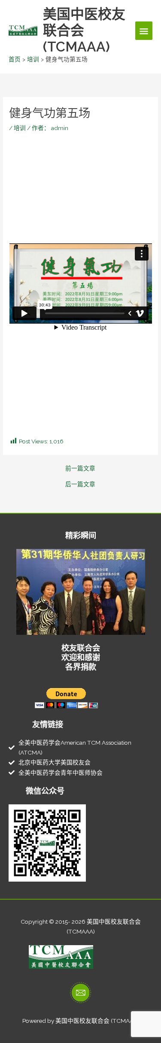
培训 (20, 127)
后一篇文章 (80, 485)
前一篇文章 (80, 469)
